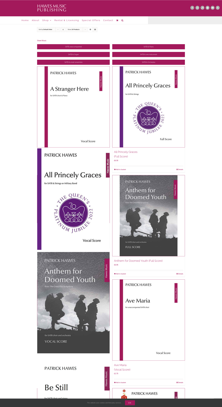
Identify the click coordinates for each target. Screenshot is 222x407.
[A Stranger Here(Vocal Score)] (73, 106)
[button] (122, 20)
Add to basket (121, 169)
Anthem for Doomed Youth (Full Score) (138, 260)
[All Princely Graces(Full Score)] (148, 106)
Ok (130, 403)
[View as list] (95, 29)
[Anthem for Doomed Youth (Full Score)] (148, 215)
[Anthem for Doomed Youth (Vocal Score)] (73, 302)
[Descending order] (63, 29)
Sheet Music (41, 41)
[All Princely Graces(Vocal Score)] (73, 199)
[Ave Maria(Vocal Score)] (148, 320)
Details (180, 169)
